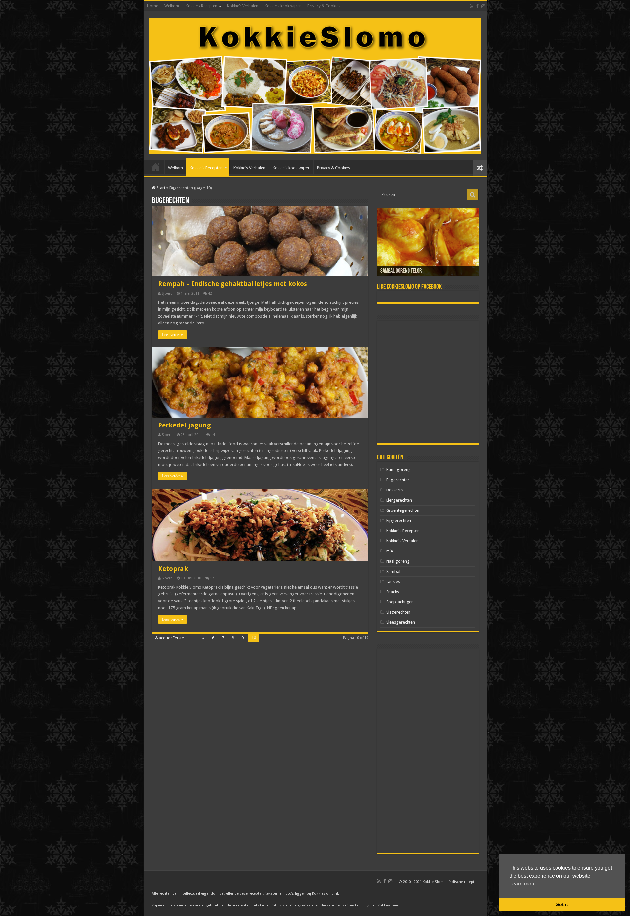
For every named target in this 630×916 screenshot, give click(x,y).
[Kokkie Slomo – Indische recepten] (315, 84)
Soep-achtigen (400, 601)
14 (213, 435)
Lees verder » (172, 334)
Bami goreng (398, 469)
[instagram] (483, 6)
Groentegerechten (403, 510)
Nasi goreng (398, 561)
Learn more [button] (522, 883)
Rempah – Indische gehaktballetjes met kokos (232, 284)
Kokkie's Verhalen (402, 540)
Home (152, 6)
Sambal (393, 571)
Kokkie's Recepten (403, 530)
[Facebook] (477, 6)
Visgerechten (398, 612)
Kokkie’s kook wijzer (283, 6)
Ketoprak (173, 568)
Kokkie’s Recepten (201, 6)
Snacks (392, 591)
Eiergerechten (399, 500)
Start (160, 187)
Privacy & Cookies (323, 6)
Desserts (394, 490)
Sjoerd (167, 293)
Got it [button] (562, 904)
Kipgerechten (398, 520)
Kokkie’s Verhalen (242, 6)
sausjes (393, 581)
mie (389, 551)
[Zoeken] (472, 194)
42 (210, 293)
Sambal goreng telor (401, 271)
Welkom (171, 6)
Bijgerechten (398, 479)
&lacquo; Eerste (169, 637)
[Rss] (471, 6)
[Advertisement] (427, 382)
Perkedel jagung (184, 425)
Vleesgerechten (400, 622)
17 (212, 578)
